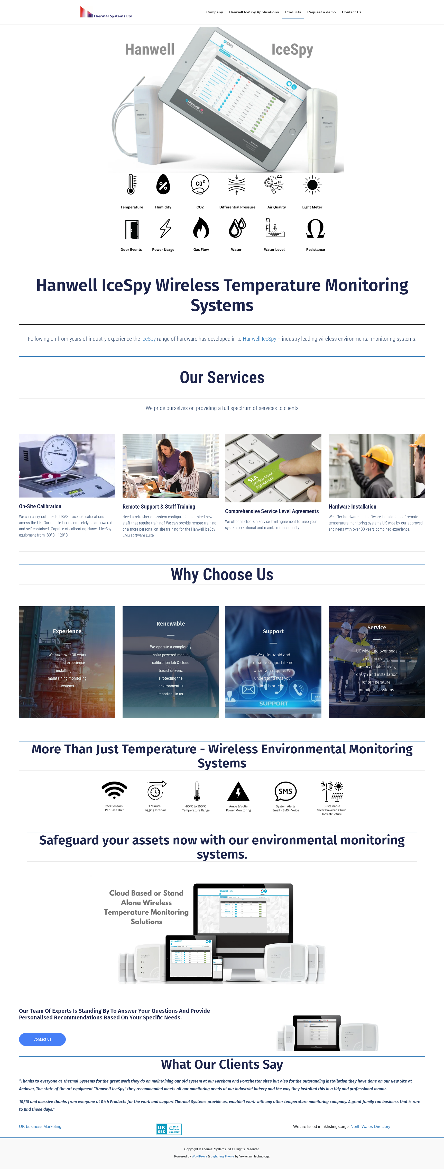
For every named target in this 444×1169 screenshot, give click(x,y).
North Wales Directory (370, 1126)
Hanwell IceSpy (259, 339)
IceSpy (148, 339)
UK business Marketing (40, 1126)
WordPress (199, 1156)
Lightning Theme (222, 1156)
